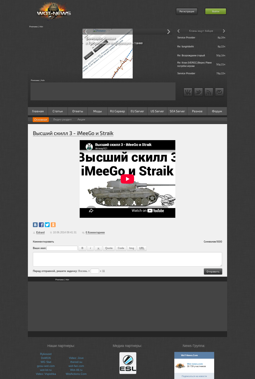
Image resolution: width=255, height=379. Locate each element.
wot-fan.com (76, 365)
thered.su (76, 361)
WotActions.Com (76, 373)
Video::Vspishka (46, 373)
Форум (217, 111)
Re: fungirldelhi (185, 46)
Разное (197, 111)
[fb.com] (41, 224)
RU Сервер (117, 111)
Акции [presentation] (81, 119)
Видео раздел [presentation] (62, 119)
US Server (157, 111)
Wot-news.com (195, 364)
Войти (215, 11)
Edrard (40, 232)
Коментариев (95, 232)
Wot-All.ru (76, 369)
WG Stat (46, 361)
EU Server (137, 111)
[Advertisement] (54, 53)
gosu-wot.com (46, 365)
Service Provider (186, 37)
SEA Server (177, 111)
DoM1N (46, 357)
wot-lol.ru (46, 369)
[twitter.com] (47, 224)
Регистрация (186, 11)
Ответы (77, 111)
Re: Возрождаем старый (191, 55)
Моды (97, 111)
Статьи (58, 111)
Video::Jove (76, 357)
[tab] (40, 119)
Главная (38, 111)
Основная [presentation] (40, 119)
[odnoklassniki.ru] (53, 224)
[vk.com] (35, 224)
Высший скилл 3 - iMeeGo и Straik (73, 133)
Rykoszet (46, 354)
